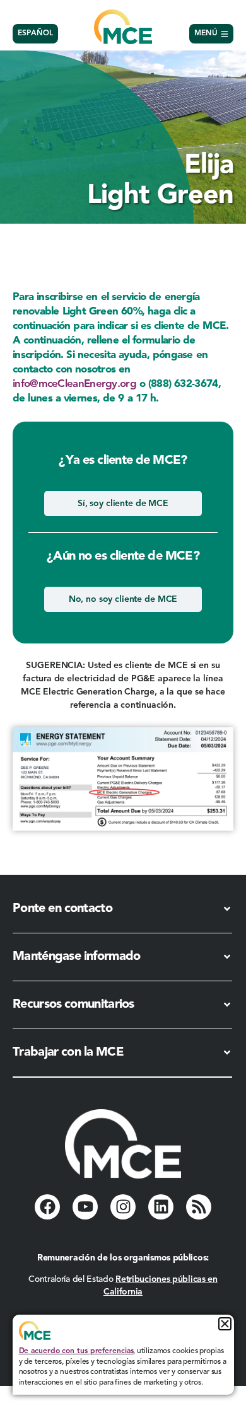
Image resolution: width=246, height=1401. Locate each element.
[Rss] (198, 1206)
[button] (225, 1323)
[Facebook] (47, 1206)
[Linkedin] (160, 1206)
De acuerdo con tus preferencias (76, 1351)
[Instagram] (123, 1206)
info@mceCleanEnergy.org (74, 384)
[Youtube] (85, 1206)
